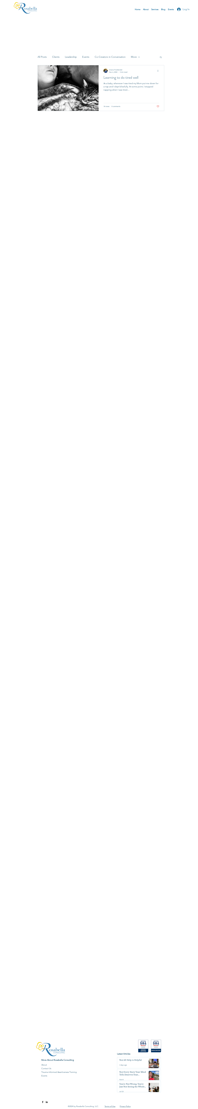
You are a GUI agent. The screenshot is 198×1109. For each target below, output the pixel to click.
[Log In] (178, 9)
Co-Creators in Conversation (110, 56)
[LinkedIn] (46, 1102)
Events (85, 56)
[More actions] (158, 70)
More (134, 56)
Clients (56, 56)
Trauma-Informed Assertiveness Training (59, 1072)
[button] (160, 57)
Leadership (71, 56)
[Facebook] (42, 1102)
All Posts (42, 56)
